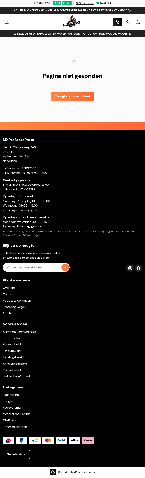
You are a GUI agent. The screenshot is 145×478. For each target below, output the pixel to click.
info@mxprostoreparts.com (32, 185)
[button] (7, 22)
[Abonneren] (65, 267)
